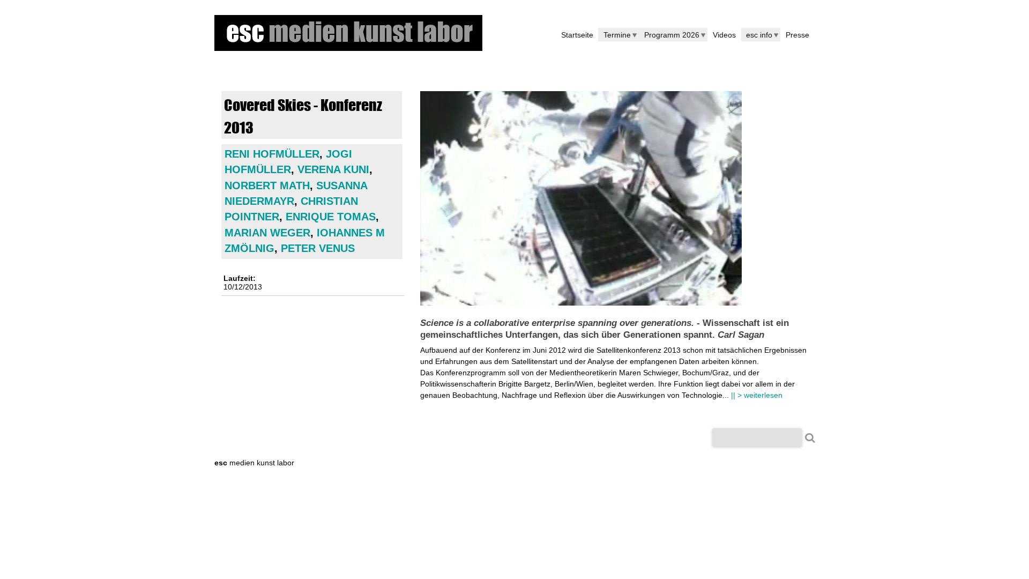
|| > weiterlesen (756, 395)
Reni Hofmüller (272, 154)
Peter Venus (318, 248)
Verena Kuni (333, 169)
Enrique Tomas (331, 216)
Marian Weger (267, 233)
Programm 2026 (671, 35)
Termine (617, 35)
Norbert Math (267, 185)
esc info (759, 35)
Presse (797, 35)
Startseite (577, 35)
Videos (724, 35)
